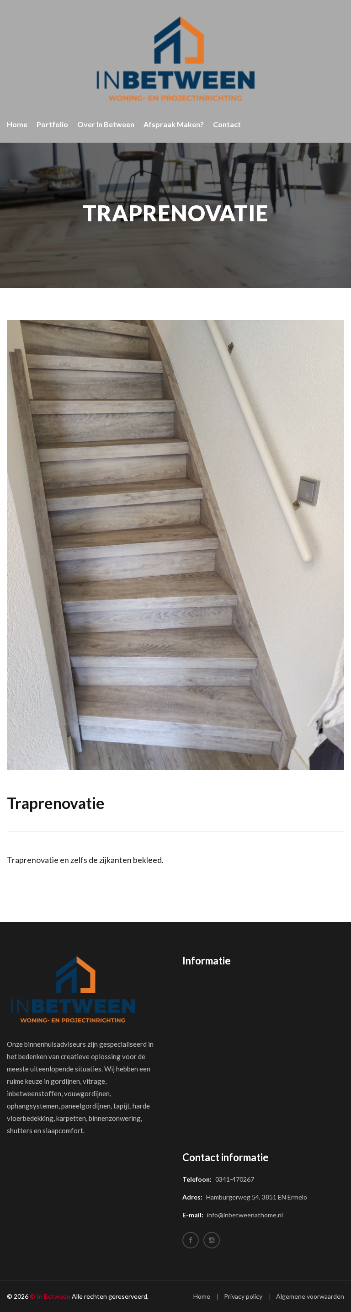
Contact (227, 124)
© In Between (50, 1296)
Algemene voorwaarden (310, 1296)
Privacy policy (243, 1296)
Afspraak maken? (174, 124)
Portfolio (52, 124)
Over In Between (105, 124)
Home (17, 124)
